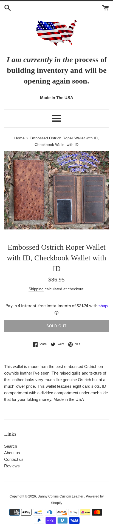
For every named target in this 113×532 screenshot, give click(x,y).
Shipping (36, 289)
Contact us (14, 459)
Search (10, 446)
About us (12, 452)
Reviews (12, 466)
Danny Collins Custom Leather (61, 496)
